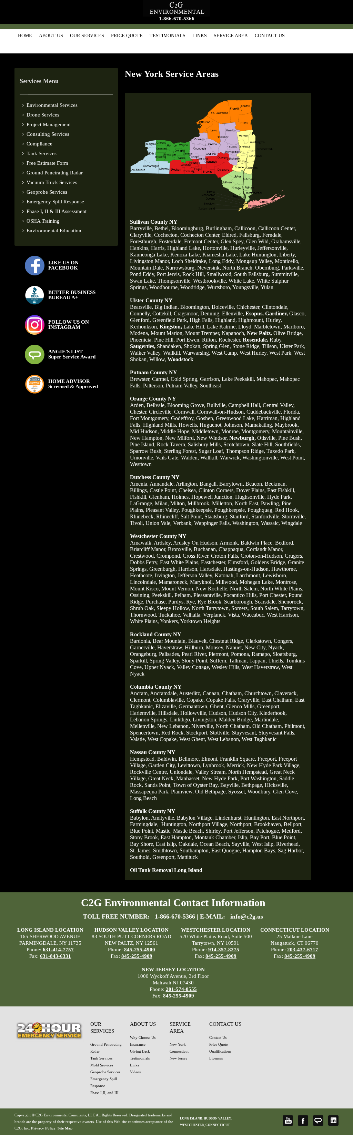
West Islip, (263, 844)
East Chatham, (278, 700)
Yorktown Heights (200, 621)
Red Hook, (287, 510)
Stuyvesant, (244, 733)
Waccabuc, (253, 615)
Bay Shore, (142, 844)
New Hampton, (147, 438)
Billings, (139, 490)
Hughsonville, (250, 497)
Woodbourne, (164, 287)
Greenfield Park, (170, 320)
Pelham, (183, 595)
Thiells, (276, 660)
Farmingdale (143, 824)
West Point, (292, 457)
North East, (247, 503)
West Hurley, (254, 353)
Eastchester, (213, 562)
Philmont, (294, 726)
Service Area (231, 35)
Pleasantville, (207, 595)
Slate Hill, (263, 444)
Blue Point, (142, 831)
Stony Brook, (144, 837)
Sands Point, (158, 785)
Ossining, (140, 595)
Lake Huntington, (258, 254)
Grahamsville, (286, 241)
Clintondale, (275, 307)
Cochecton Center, (200, 235)
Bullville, (217, 405)
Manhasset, (188, 778)
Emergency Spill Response (55, 201)
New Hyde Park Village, (274, 765)
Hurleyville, (243, 248)
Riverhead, (288, 844)
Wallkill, (172, 353)
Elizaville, (166, 706)
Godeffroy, (183, 418)
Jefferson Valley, (195, 575)
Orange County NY (153, 399)
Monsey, (215, 647)
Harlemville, (143, 713)
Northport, (241, 824)
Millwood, (226, 582)
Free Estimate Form (47, 163)
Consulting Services (48, 134)
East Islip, (166, 844)
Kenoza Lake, (185, 254)
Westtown (141, 464)
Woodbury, (260, 791)
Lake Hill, (194, 327)
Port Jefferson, (239, 831)
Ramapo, (261, 654)
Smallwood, (219, 274)
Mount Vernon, (177, 588)
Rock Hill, (193, 274)
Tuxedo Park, (281, 451)
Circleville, (161, 412)
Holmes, (181, 497)
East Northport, (288, 818)
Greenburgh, (163, 569)
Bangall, (209, 484)
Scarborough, (238, 602)
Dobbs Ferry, (144, 562)
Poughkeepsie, (197, 510)
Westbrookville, (210, 281)
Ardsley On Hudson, (196, 543)
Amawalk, (141, 543)
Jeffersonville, (273, 248)
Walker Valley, (146, 353)
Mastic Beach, (188, 831)
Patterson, (153, 385)
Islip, (243, 837)
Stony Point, (195, 660)
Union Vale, (158, 523)
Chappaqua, (232, 549)
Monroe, (230, 431)
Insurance (137, 1044)
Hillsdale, (168, 713)
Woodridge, (193, 287)
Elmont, (210, 759)
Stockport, (197, 733)
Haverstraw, (170, 647)
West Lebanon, (224, 739)
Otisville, (267, 438)
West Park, (281, 353)
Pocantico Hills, (240, 595)
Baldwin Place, (257, 543)
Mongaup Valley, (254, 261)
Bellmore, (189, 759)
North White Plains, (281, 588)
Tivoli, (137, 523)
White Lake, (242, 281)
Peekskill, (162, 595)
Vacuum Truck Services (52, 182)
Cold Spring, (185, 379)
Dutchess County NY (155, 477)
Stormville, (294, 516)
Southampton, (195, 850)
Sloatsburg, (285, 654)
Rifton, (209, 340)
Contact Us (270, 35)
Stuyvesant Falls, (277, 733)
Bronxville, (180, 549)
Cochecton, (166, 235)
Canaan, (212, 693)
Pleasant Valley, (163, 510)
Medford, (292, 831)
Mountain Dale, (147, 268)
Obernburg (267, 268)
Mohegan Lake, (257, 582)
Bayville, (230, 785)
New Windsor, (212, 438)
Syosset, (237, 791)
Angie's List (318, 1120)
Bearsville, (141, 307)
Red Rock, (173, 733)
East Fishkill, (281, 490)
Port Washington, (259, 778)
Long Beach (143, 798)
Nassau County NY (152, 752)
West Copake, (163, 739)
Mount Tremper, (202, 333)
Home (25, 35)
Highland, (226, 320)
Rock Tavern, (171, 444)
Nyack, (276, 647)
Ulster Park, (292, 346)
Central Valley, (279, 405)
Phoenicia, (141, 340)
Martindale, (266, 719)
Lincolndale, (143, 582)
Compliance (39, 143)
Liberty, (287, 254)
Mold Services (101, 1065)
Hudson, (218, 713)
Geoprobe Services (47, 192)
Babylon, (140, 818)
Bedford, (284, 543)
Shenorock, (290, 602)
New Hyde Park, (220, 778)
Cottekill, (162, 313)
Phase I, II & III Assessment (57, 211)
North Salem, (244, 588)
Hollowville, (194, 713)
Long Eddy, (222, 261)
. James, (141, 850)
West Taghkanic (259, 739)
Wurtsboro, (219, 287)
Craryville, (249, 700)
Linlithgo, (180, 719)
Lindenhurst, (229, 818)
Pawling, (270, 503)
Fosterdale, (171, 241)
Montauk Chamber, (215, 837)
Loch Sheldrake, (190, 261)
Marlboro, (294, 327)
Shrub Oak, (142, 608)
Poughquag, (261, 510)
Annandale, (162, 484)
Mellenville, (143, 726)
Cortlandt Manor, (264, 549)
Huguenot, (211, 425)
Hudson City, (243, 713)
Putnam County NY (153, 372)
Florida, (291, 412)
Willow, (157, 359)
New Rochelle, (212, 588)
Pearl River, (194, 654)
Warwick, (230, 457)
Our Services (87, 35)
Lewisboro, (275, 575)
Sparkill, (139, 660)
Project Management (49, 124)
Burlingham (219, 228)
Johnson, (233, 425)
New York (178, 1044)
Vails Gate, (168, 457)
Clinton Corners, (217, 490)
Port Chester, (273, 595)
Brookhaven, (268, 824)
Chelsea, (188, 490)
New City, (255, 647)
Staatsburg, (216, 516)
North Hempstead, (248, 772)
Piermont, (219, 654)
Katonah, (225, 575)
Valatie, (138, 739)
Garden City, (162, 765)
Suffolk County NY (152, 811)
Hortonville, (216, 248)
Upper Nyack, (159, 667)
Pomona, (240, 654)
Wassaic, (270, 523)
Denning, (210, 313)
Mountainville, (288, 431)
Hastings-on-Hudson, (246, 569)
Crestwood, (142, 556)
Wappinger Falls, (212, 523)
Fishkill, (139, 497)
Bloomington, (195, 307)
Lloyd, (245, 327)
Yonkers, (169, 621)
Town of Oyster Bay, (196, 785)
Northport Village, (209, 824)
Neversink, (209, 268)
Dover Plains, (251, 490)
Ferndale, (272, 235)
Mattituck (187, 857)
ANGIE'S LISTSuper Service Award (71, 354)
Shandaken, (169, 346)
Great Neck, (161, 778)
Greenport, (269, 706)
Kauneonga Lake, (149, 254)
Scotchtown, (237, 444)
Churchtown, (258, 693)
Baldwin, (167, 759)
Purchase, (156, 602)
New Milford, (180, 438)
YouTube (288, 1120)
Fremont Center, (201, 241)
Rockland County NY (155, 634)
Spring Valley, (165, 660)
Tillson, (270, 346)
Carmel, (160, 379)
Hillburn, (194, 647)
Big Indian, (166, 307)
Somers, (240, 608)
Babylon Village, (195, 818)
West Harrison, (283, 615)
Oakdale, (188, 844)
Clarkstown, (259, 641)
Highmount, (251, 320)
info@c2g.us (246, 916)
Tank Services (42, 153)
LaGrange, (141, 503)
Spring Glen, (217, 346)
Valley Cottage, (193, 667)
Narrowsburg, (180, 268)
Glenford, (140, 320)
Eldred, (230, 235)
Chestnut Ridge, (226, 641)
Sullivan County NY (154, 222)
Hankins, (140, 248)
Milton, (178, 503)
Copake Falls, (221, 700)
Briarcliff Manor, (148, 549)
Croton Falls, (225, 556)
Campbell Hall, (244, 405)
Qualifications (220, 1051)
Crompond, (169, 556)
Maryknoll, (202, 582)
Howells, (188, 425)
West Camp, (225, 353)
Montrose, (286, 582)
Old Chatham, (267, 726)
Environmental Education (54, 230)
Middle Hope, (175, 431)
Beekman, (276, 484)
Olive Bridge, (288, 333)
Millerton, (222, 503)
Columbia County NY (156, 687)
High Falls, (202, 320)
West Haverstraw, (261, 667)
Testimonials (167, 35)
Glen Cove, (285, 791)
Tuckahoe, (170, 615)
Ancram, (139, 693)
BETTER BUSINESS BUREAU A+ (71, 295)
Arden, (137, 405)
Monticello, (287, 261)
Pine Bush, (290, 438)
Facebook (303, 1120)
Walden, (190, 457)
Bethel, (162, 228)
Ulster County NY (151, 300)
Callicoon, (245, 228)
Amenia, (139, 484)
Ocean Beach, (215, 844)
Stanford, (240, 516)
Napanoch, (233, 333)
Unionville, (142, 457)
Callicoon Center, (277, 228)
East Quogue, (226, 850)
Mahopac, (267, 379)
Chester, (139, 412)
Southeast (210, 385)
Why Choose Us (142, 1037)
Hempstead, (143, 759)
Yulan (267, 287)
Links (199, 35)
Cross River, (196, 556)
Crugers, (294, 556)
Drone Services (43, 115)
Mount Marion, (167, 333)
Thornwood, (143, 615)
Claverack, (286, 693)
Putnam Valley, (182, 385)
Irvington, (165, 575)
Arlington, (187, 484)
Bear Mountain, (170, 641)
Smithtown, (165, 850)
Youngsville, (246, 287)
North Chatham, (233, 726)
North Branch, (238, 268)
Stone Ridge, (246, 346)
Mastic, (164, 831)
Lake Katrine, (222, 327)
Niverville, (202, 726)
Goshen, (205, 418)
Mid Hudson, (144, 431)
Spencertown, (145, 733)
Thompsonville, (175, 281)
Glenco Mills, (241, 706)
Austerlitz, (190, 693)
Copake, (195, 700)
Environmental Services (52, 105)
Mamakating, (259, 425)
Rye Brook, (210, 602)
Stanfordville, (266, 516)
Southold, (140, 857)
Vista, (234, 615)
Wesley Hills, (226, 667)
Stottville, (220, 733)
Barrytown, (231, 484)
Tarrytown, (293, 608)
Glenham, (159, 497)
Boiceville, (223, 307)
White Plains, (144, 621)
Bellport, (293, 824)
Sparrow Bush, (146, 451)
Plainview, (182, 791)
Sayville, (241, 844)
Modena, (139, 333)
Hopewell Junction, (212, 497)
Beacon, (254, 484)
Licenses (216, 1058)
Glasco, (297, 313)
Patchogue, (269, 831)
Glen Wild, (258, 241)
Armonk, (229, 543)
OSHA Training (43, 221)
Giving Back (140, 1051)
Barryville (141, 228)
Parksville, (293, 268)
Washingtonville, (260, 457)
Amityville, (163, 818)
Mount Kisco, (145, 588)
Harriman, (268, 418)
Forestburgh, (144, 241)
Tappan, (258, 660)
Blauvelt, (198, 641)
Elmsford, (238, 562)
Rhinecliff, (167, 516)
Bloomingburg (187, 228)
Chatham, (232, 693)
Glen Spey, (233, 241)
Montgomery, (256, 431)
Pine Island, (142, 444)
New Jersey (179, 1058)
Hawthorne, (284, 569)
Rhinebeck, (142, 516)
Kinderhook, (273, 713)
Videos (135, 1072)
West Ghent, (192, 739)
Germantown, (194, 706)
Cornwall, (185, 412)
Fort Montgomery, (150, 418)
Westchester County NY (158, 536)
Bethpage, (252, 785)
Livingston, (205, 719)
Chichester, (248, 307)
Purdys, (176, 602)
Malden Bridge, (236, 719)
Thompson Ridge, (245, 451)
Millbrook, (199, 503)
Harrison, (188, 569)
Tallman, (238, 660)
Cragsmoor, (186, 313)
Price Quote (127, 35)
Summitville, (285, 274)
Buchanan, (205, 549)
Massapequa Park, (150, 791)
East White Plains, (180, 562)
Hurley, (274, 320)
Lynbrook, (214, 765)
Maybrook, (287, 425)
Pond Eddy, (142, 274)
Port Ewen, (188, 340)
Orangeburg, (144, 654)
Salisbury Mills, (205, 444)
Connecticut (179, 1051)
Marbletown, (268, 327)
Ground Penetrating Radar (55, 172)
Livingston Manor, (150, 261)
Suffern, (219, 660)
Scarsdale (265, 602)
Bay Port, (260, 837)
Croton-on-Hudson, (262, 556)
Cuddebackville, (264, 412)
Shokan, (193, 346)
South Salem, (264, 608)
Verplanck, (214, 615)
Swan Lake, (143, 281)
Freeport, (267, 759)
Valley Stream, (211, 772)
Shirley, (213, 831)
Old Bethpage (210, 791)
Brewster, (140, 379)
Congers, (283, 641)
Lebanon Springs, (149, 719)
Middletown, (206, 431)
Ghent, (217, 706)
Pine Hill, (164, 340)
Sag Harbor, (291, 850)
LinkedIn (333, 1120)
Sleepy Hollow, (173, 608)
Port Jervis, (169, 274)
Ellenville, (233, 313)
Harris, (158, 248)
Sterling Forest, (180, 451)
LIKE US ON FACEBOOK (63, 265)
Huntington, (257, 818)
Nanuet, (234, 647)
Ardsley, (163, 543)
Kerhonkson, (144, 327)
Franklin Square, (238, 759)
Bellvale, (156, 405)
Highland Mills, (160, 425)
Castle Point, (163, 490)
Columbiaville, (169, 700)
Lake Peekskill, (238, 379)
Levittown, (189, 765)
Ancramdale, (164, 693)
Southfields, (288, 444)
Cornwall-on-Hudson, (221, 412)
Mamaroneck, (174, 582)
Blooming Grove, (186, 405)
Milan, (162, 503)
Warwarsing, (196, 353)
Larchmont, (248, 575)
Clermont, (141, 700)
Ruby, (276, 340)
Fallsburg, (250, 235)
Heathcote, (141, 575)
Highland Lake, (184, 248)
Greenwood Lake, (235, 418)
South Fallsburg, (252, 274)
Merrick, (236, 765)
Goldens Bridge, (268, 562)
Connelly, (140, 313)
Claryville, (141, 235)
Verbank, (183, 523)
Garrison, (210, 379)
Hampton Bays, (259, 850)
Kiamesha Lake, (220, 254)
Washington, (246, 523)
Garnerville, (143, 647)
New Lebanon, (173, 726)
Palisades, (169, 654)
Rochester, (230, 340)
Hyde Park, (279, 497)
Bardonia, (140, 641)
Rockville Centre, (149, 772)
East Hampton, (177, 837)
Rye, (191, 602)
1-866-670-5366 (176, 18)
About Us (51, 35)
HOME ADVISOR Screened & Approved (73, 383)
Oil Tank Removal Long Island (166, 870)
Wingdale (291, 523)
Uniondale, (182, 772)
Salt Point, (192, 516)
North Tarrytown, (211, 608)
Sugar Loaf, (211, 451)
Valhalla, (192, 615)
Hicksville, (276, 785)
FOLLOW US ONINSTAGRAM (68, 324)
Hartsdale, (211, 569)
